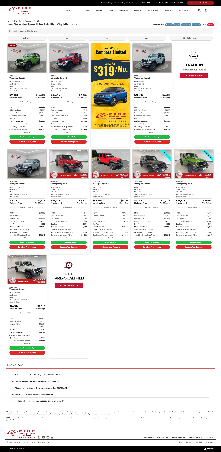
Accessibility (210, 442)
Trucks (110, 10)
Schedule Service (195, 437)
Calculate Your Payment (27, 141)
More (26, 132)
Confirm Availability (27, 137)
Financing (137, 10)
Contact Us (209, 437)
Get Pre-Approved (178, 437)
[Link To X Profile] (44, 437)
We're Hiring (183, 10)
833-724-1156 (163, 3)
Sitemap (188, 442)
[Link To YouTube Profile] (48, 437)
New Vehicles (149, 437)
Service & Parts (153, 10)
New (68, 10)
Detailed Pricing (25, 102)
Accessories (123, 10)
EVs (78, 10)
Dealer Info (169, 10)
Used (88, 10)
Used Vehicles (162, 437)
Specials (99, 10)
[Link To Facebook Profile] (39, 437)
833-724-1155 (146, 3)
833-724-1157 (178, 3)
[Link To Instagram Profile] (52, 437)
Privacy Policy (199, 442)
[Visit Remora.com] (209, 449)
